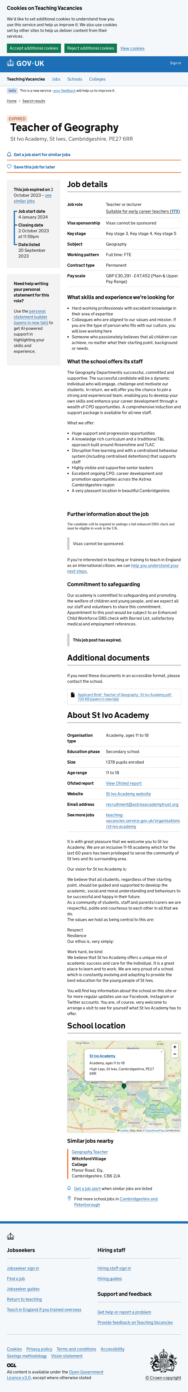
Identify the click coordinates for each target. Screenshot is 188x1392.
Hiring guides (109, 1278)
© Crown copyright (163, 1377)
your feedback (64, 90)
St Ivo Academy (102, 1056)
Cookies (14, 1349)
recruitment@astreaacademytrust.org (142, 804)
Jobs (56, 79)
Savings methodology (27, 1355)
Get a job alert (87, 1188)
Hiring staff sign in (114, 1268)
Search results (33, 101)
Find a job (16, 1278)
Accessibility (112, 1349)
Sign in (175, 63)
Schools (74, 79)
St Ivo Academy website (128, 793)
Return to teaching (24, 1299)
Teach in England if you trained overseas (44, 1309)
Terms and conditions (76, 1349)
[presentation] (124, 1087)
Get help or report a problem (124, 1312)
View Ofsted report (124, 783)
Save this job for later (34, 167)
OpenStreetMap (154, 1130)
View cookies (132, 48)
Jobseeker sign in (23, 1268)
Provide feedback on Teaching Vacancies (135, 1322)
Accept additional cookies (34, 48)
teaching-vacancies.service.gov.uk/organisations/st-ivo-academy (143, 820)
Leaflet (124, 1130)
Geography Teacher (90, 1151)
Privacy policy (39, 1349)
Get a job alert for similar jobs (42, 154)
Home (12, 101)
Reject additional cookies (90, 48)
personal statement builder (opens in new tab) (31, 316)
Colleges (97, 79)
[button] (124, 1086)
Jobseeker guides (23, 1288)
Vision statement (67, 1355)
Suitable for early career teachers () (143, 211)
